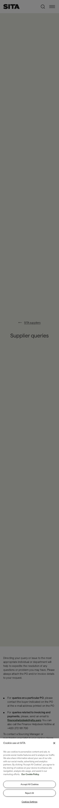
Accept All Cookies (30, 784)
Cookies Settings (29, 801)
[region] (29, 773)
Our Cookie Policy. (30, 774)
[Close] (54, 743)
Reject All (29, 793)
